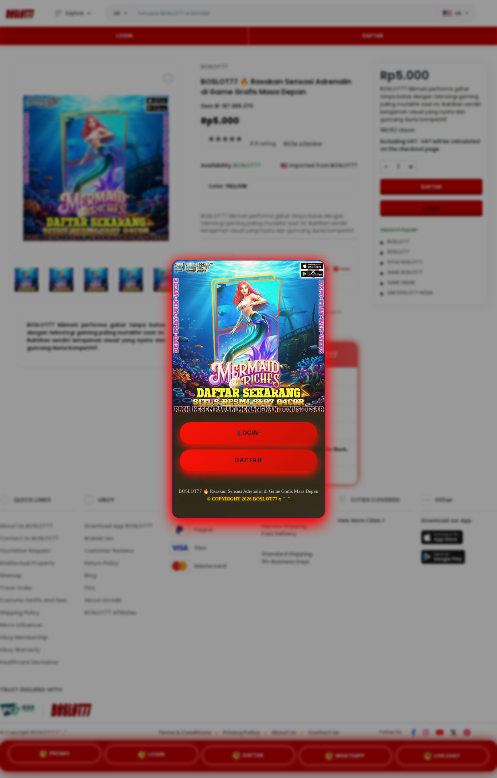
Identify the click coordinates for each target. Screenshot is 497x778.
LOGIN (248, 433)
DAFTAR (248, 460)
